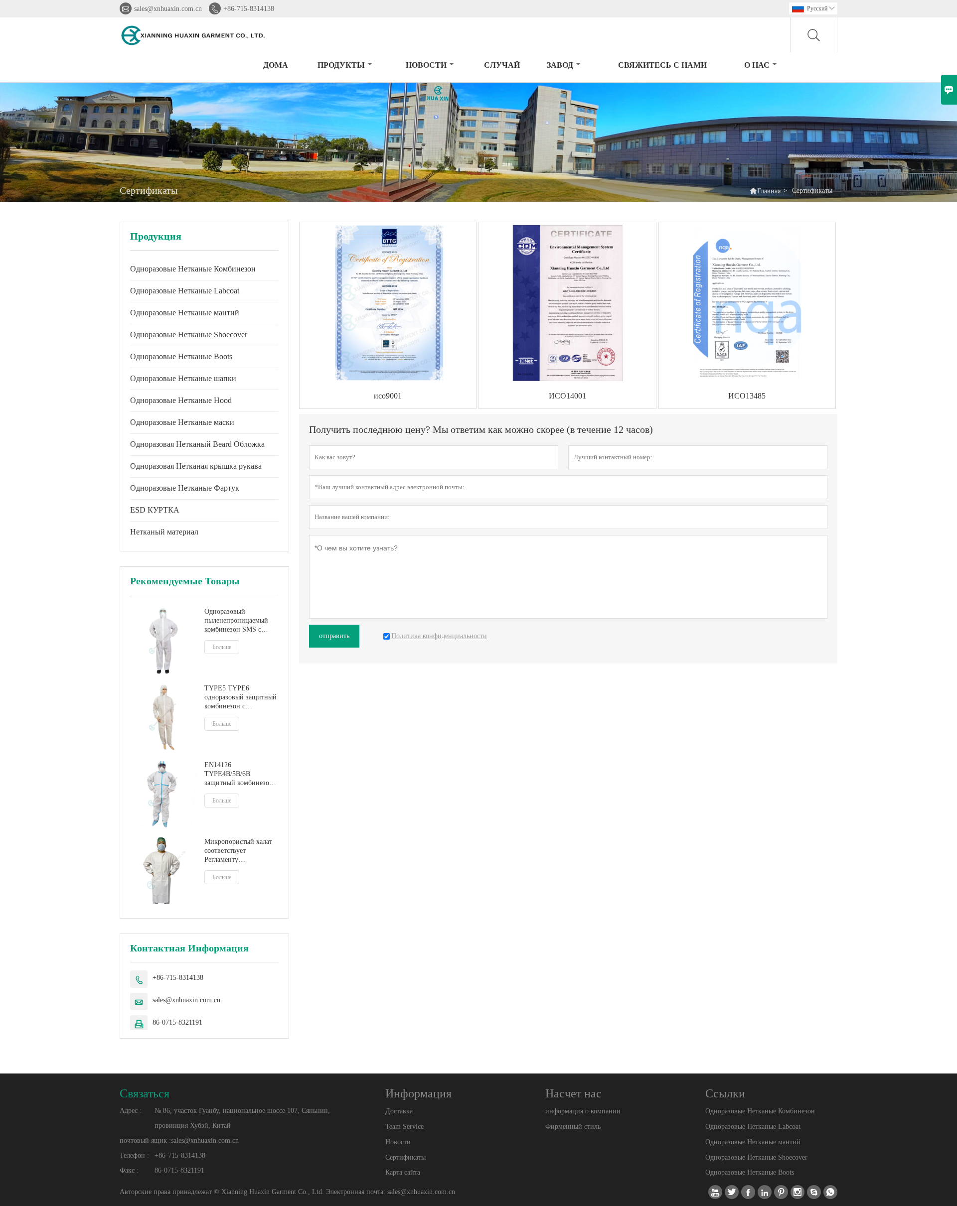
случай (502, 65)
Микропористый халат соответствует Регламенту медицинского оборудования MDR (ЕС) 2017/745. (238, 851)
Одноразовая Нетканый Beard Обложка (197, 444)
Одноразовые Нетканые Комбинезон (193, 269)
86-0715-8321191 (177, 1022)
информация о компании (583, 1111)
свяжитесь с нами (662, 65)
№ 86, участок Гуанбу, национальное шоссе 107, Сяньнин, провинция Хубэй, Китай (242, 1118)
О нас (757, 65)
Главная (769, 191)
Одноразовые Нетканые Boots (181, 356)
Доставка (399, 1111)
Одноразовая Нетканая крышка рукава (196, 466)
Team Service (404, 1126)
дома (275, 65)
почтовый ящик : (145, 1140)
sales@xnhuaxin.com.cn (168, 8)
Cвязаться (144, 1093)
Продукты (341, 65)
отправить (334, 636)
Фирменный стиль (573, 1126)
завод (560, 65)
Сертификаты (405, 1157)
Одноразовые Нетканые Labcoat (184, 290)
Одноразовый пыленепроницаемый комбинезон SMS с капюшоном (236, 621)
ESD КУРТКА (154, 510)
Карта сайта (402, 1172)
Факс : (129, 1170)
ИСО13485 (747, 396)
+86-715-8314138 (248, 8)
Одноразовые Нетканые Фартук (184, 488)
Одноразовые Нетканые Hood (181, 400)
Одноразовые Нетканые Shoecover (188, 334)
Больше (221, 647)
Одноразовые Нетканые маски (182, 422)
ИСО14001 (567, 396)
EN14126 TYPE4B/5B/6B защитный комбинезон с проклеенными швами (241, 774)
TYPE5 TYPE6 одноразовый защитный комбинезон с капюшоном (240, 697)
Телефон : (134, 1155)
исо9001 (388, 396)
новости (426, 65)
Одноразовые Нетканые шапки (183, 378)
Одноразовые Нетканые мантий (184, 312)
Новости (398, 1142)
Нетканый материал (164, 532)
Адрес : (131, 1110)
